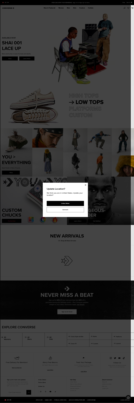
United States (65, 203)
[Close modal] (86, 185)
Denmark (65, 210)
